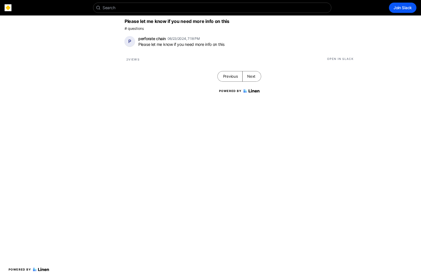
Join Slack (403, 7)
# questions (134, 28)
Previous (230, 76)
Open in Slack (340, 58)
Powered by (20, 269)
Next (251, 76)
